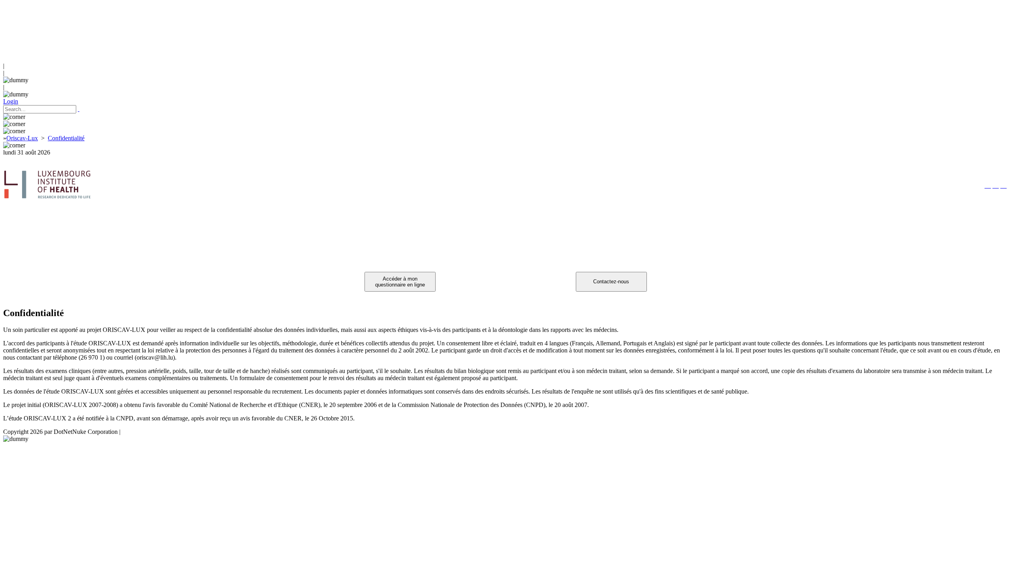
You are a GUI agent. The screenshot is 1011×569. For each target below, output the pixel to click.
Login (10, 101)
